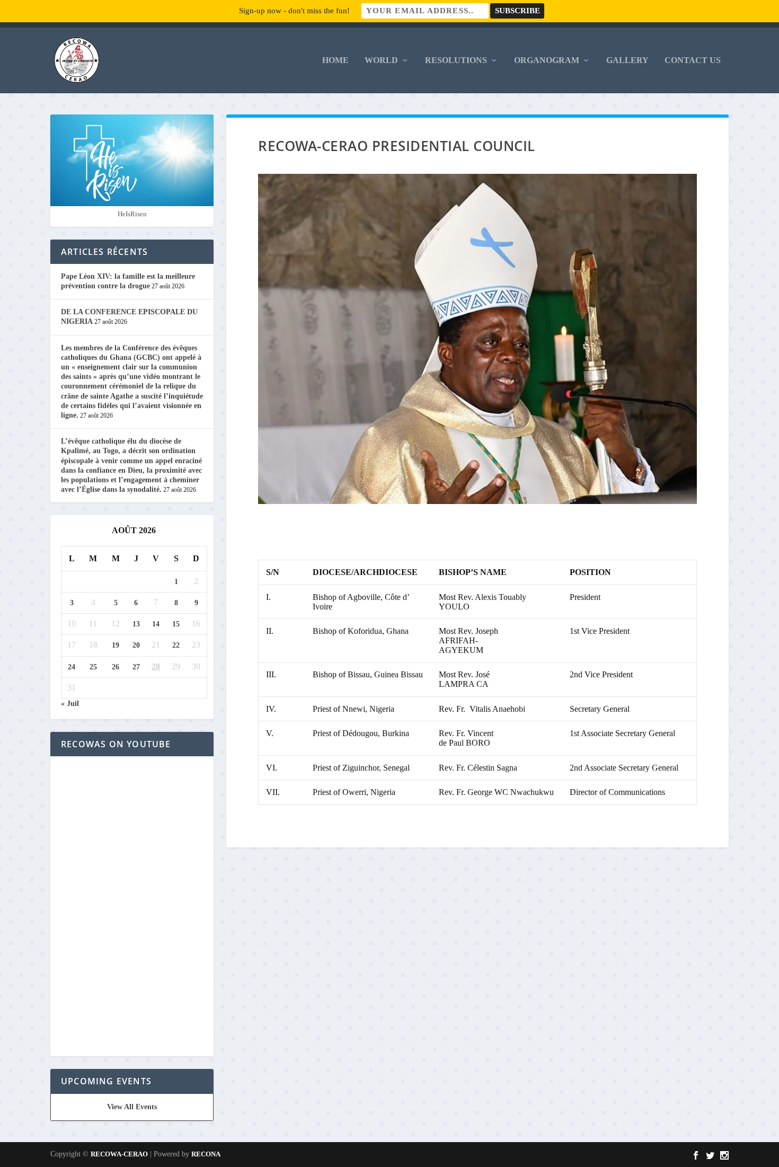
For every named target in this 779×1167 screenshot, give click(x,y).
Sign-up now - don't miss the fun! (294, 10)
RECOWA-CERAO (119, 1154)
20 (136, 645)
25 (93, 667)
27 (136, 667)
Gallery (627, 60)
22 (176, 645)
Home (335, 60)
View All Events (132, 1107)
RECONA (205, 1154)
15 (176, 624)
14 (156, 624)
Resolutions (456, 60)
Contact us (693, 60)
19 (115, 645)
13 (136, 624)
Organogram (546, 60)
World (381, 60)
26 (115, 667)
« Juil (70, 704)
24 (71, 667)
